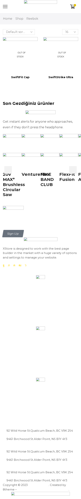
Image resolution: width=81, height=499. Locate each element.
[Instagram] (14, 265)
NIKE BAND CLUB (47, 179)
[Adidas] (40, 213)
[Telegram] (25, 265)
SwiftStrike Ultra (60, 77)
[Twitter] (9, 265)
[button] (13, 233)
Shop (19, 18)
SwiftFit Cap (20, 77)
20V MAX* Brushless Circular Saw (14, 184)
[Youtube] (20, 265)
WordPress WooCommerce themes (43, 489)
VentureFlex (36, 174)
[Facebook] (4, 265)
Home (7, 18)
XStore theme (38, 485)
